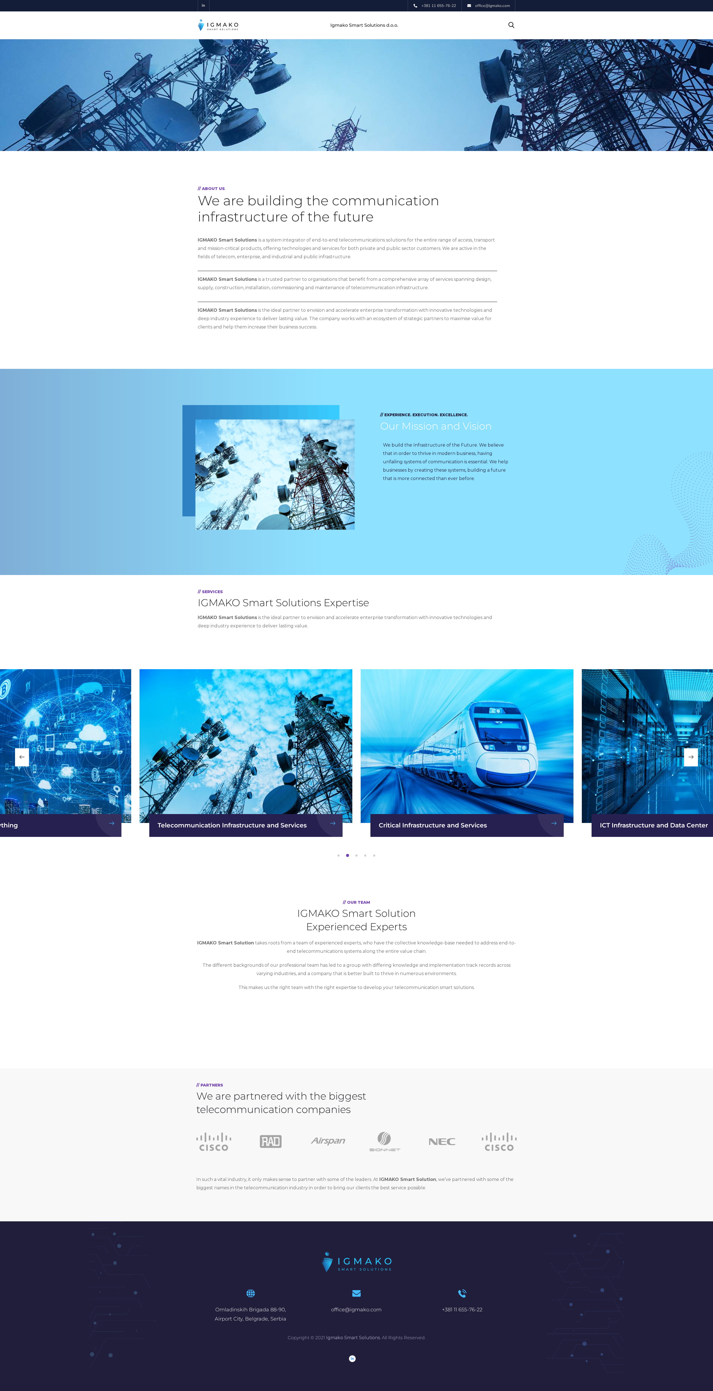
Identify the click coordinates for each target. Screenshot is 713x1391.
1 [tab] (339, 855)
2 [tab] (348, 855)
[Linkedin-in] (203, 5)
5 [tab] (375, 855)
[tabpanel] (467, 753)
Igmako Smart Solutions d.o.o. (364, 25)
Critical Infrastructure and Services (212, 825)
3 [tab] (357, 855)
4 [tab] (366, 855)
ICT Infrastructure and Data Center (433, 825)
